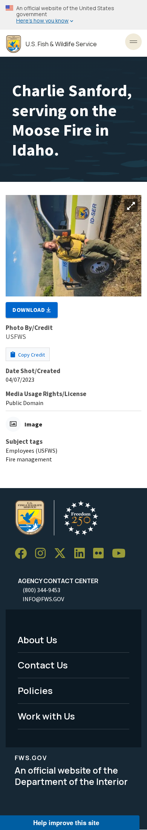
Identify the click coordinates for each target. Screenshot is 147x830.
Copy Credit (31, 354)
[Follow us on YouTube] (121, 553)
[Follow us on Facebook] (23, 553)
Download (29, 309)
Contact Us (43, 665)
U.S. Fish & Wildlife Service (61, 44)
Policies (35, 690)
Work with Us (46, 716)
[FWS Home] (13, 44)
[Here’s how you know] (73, 15)
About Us (37, 639)
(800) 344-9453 (41, 590)
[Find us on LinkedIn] (82, 553)
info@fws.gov (43, 599)
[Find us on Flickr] (101, 553)
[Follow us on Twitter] (62, 553)
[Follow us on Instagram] (43, 553)
